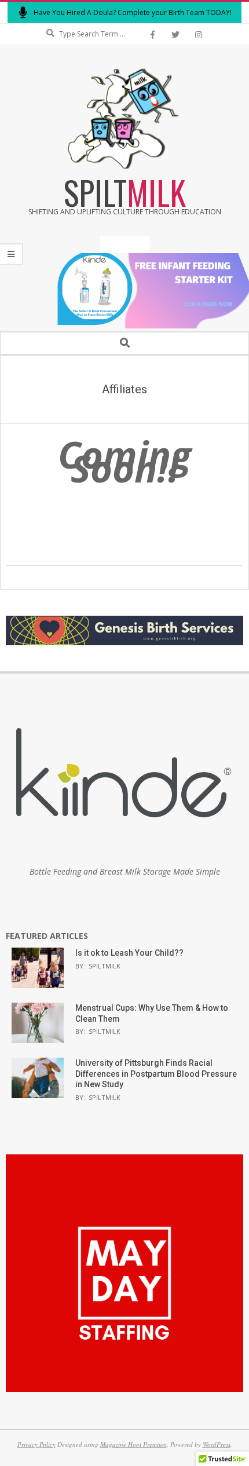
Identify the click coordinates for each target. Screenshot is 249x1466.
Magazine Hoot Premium (133, 1444)
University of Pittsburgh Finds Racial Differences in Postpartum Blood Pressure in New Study (156, 1073)
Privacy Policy (36, 1444)
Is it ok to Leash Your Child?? (129, 952)
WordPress (216, 1444)
